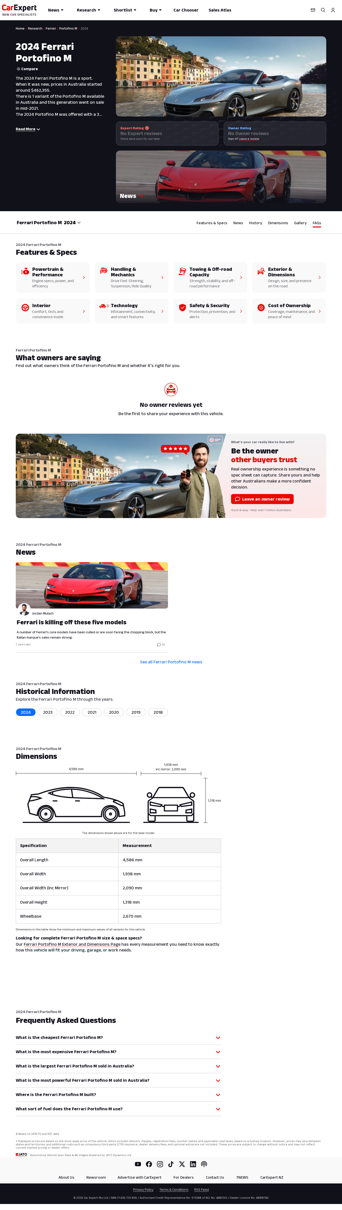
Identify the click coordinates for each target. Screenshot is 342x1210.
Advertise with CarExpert (139, 1177)
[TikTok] (171, 1164)
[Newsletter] (313, 10)
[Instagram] (160, 1164)
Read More (25, 129)
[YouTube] (138, 1164)
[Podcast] (204, 1164)
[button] (221, 177)
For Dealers (184, 1177)
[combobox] (72, 222)
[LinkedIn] (193, 1164)
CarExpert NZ (271, 1177)
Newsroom (96, 1177)
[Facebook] (149, 1164)
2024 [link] (84, 28)
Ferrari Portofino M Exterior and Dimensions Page (72, 944)
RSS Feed (201, 1189)
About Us (66, 1177)
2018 (158, 712)
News (53, 10)
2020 (114, 712)
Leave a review (249, 138)
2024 (26, 712)
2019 (135, 712)
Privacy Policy (143, 1189)
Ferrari (51, 28)
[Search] (323, 10)
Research (86, 10)
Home (20, 28)
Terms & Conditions (173, 1189)
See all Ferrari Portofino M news (171, 661)
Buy (153, 10)
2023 (48, 712)
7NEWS (242, 1177)
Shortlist (123, 10)
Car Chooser (186, 10)
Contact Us (215, 1177)
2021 (92, 712)
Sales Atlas (220, 10)
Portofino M (68, 28)
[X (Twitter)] (182, 1164)
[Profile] (333, 10)
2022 (70, 712)
